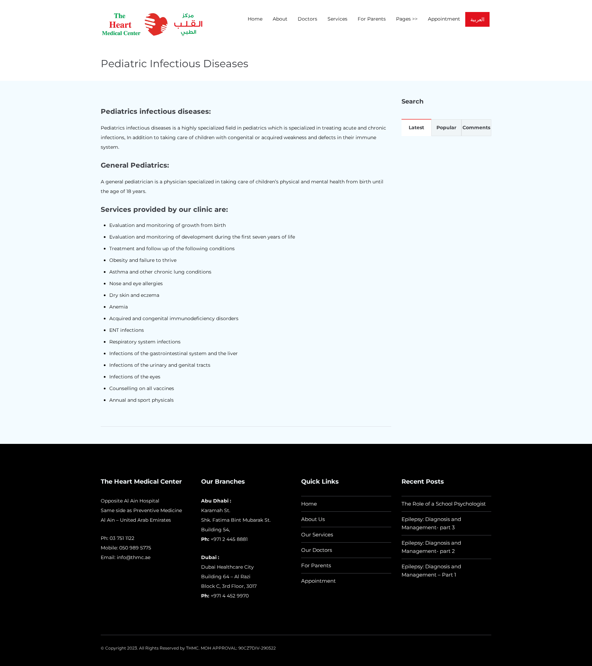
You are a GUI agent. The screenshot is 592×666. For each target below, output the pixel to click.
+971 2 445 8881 (229, 539)
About (280, 19)
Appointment (444, 19)
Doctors (307, 19)
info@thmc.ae (133, 557)
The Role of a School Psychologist (444, 503)
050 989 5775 (135, 548)
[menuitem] (477, 19)
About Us (313, 519)
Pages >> (407, 19)
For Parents (372, 19)
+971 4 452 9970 (229, 596)
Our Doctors (316, 550)
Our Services (317, 534)
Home (255, 19)
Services (337, 19)
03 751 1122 (122, 538)
